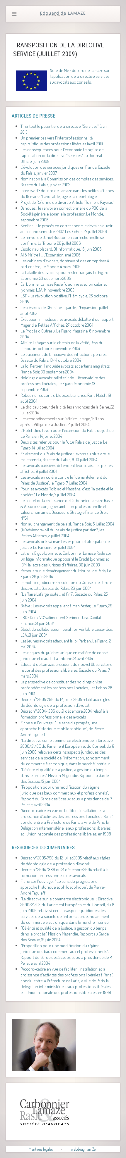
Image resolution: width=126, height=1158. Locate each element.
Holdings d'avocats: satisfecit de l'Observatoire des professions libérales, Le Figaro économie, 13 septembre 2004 (63, 383)
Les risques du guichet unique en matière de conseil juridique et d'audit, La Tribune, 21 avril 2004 (65, 655)
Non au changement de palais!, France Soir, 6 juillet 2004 (67, 524)
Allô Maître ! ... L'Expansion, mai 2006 (51, 255)
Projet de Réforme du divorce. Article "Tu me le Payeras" (67, 202)
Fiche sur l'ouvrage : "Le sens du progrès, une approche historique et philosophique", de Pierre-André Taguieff (63, 728)
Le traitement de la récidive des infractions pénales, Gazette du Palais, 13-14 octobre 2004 (64, 357)
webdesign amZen (84, 1149)
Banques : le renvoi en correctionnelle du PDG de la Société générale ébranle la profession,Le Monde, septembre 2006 (64, 214)
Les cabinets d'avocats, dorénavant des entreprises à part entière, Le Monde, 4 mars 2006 (65, 263)
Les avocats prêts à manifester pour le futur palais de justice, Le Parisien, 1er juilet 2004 (65, 544)
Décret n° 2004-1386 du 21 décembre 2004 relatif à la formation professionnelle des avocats (64, 714)
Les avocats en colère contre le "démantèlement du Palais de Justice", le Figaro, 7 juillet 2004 (64, 480)
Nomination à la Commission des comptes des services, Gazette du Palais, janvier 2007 (67, 181)
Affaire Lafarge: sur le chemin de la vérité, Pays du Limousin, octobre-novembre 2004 (62, 345)
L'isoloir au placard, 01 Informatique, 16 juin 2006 (61, 249)
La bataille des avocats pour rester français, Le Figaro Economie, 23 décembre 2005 (64, 275)
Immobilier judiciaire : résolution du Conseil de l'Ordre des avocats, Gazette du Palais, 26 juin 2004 (66, 585)
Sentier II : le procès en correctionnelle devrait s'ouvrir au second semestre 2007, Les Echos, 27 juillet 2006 (67, 228)
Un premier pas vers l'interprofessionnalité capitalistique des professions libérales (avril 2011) (62, 141)
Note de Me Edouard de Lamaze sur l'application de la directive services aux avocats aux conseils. (80, 76)
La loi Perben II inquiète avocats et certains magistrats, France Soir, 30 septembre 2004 (65, 369)
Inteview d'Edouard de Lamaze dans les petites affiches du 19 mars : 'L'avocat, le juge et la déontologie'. (67, 193)
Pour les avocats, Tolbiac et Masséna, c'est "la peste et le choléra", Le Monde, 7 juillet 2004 (67, 491)
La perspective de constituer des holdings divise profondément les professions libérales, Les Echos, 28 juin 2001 (66, 687)
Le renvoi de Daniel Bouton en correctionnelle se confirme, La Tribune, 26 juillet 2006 (62, 240)
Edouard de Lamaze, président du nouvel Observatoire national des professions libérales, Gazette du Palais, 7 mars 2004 (66, 670)
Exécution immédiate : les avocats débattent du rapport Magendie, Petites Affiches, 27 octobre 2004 (67, 322)
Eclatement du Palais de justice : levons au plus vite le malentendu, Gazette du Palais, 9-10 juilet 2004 (65, 456)
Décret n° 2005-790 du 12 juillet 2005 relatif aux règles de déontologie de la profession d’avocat (65, 702)
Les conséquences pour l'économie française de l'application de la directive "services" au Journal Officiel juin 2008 (62, 155)
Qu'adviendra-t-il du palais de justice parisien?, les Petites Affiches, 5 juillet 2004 (62, 532)
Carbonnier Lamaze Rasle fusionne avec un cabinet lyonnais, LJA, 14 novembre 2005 (64, 287)
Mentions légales (41, 1149)
